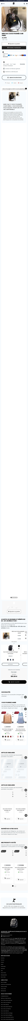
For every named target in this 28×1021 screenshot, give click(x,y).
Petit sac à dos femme (6, 998)
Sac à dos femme (5, 1004)
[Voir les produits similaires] (25, 638)
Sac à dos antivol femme (6, 1000)
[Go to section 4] (15, 597)
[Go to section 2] (12, 597)
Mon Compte (4, 982)
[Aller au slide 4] (17, 886)
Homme (2, 958)
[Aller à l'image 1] (12, 30)
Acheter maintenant (15, 47)
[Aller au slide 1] (10, 886)
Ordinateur (3, 966)
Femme (2, 960)
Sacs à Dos (3, 972)
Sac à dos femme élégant (6, 1015)
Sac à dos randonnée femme (7, 1019)
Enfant (2, 962)
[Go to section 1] (11, 597)
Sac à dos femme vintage (6, 1013)
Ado (2, 970)
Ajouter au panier (15, 682)
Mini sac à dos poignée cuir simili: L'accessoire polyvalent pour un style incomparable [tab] (14, 88)
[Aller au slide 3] (15, 886)
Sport (2, 964)
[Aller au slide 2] (13, 886)
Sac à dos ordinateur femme (7, 1017)
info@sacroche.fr (6, 936)
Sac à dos (3, 977)
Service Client (4, 986)
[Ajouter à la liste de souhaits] (13, 712)
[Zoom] (24, 25)
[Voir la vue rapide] (25, 635)
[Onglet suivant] (26, 88)
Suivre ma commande (7, 935)
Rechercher (3, 990)
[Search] (24, 3)
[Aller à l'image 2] (13, 30)
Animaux (3, 968)
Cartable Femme (4, 996)
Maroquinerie (4, 974)
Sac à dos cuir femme (6, 1002)
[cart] (27, 3)
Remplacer (11, 664)
